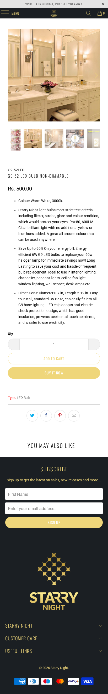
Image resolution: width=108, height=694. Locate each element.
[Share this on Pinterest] (60, 416)
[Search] (89, 13)
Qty (10, 334)
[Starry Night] (54, 13)
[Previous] (12, 75)
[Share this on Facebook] (46, 416)
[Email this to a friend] (74, 416)
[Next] (96, 75)
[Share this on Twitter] (32, 416)
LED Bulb (23, 398)
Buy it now (54, 372)
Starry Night (59, 668)
